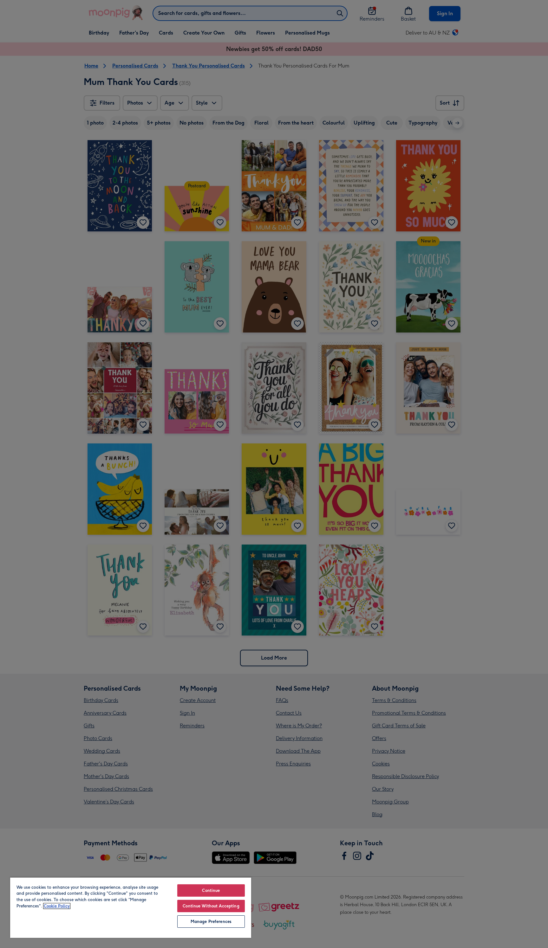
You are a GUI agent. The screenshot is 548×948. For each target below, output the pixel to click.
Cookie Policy (57, 906)
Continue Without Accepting (211, 906)
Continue (211, 890)
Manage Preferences (211, 921)
